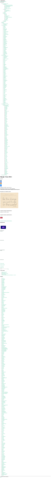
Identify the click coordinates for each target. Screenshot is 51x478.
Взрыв (6, 114)
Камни (6, 127)
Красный (5, 37)
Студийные (5, 49)
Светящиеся (5, 89)
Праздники (5, 13)
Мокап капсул (4, 272)
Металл (6, 141)
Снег (4, 91)
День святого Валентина (8, 17)
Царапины (5, 98)
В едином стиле (4, 304)
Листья (4, 75)
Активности (3, 289)
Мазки (6, 138)
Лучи (6, 136)
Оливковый (3, 396)
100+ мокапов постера (5, 273)
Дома (6, 122)
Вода (5, 115)
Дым (5, 123)
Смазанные (3, 433)
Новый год (3, 388)
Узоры (3, 454)
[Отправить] (25, 185)
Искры (3, 342)
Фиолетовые (3, 456)
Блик (4, 59)
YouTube (5, 12)
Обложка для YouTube (5, 392)
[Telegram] (25, 184)
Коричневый (5, 36)
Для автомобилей (6, 31)
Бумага (6, 113)
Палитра (3, 399)
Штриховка (6, 173)
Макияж (5, 76)
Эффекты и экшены (6, 104)
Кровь (6, 133)
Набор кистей (5, 80)
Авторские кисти (4, 286)
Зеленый (3, 336)
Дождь (3, 331)
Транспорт (3, 450)
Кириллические (6, 23)
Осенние (5, 42)
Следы (6, 157)
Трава (4, 96)
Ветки (3, 306)
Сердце (3, 428)
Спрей (4, 92)
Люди (2, 369)
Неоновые (5, 39)
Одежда (3, 395)
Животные (5, 66)
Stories (6, 11)
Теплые (3, 445)
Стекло (6, 160)
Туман (6, 165)
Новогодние (3, 387)
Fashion (4, 25)
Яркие (4, 54)
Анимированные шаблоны (5, 292)
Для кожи (5, 33)
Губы (5, 120)
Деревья (3, 325)
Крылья (3, 363)
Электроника (3, 472)
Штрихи (3, 469)
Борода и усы (4, 300)
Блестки (3, 296)
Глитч (3, 316)
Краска (3, 359)
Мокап (3, 22)
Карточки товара (4, 347)
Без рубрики (3, 294)
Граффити (5, 64)
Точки (6, 163)
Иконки (3, 339)
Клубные (5, 35)
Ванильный (5, 28)
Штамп (4, 100)
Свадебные (3, 425)
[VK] (25, 180)
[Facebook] (25, 182)
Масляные (6, 139)
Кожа (6, 130)
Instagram (5, 9)
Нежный (5, 38)
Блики (6, 109)
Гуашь (4, 65)
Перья (3, 403)
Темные (5, 50)
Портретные (3, 408)
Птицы (3, 413)
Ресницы (5, 87)
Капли (6, 128)
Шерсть (6, 172)
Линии (4, 74)
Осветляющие (5, 41)
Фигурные (6, 167)
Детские (5, 30)
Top (0, 477)
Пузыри (6, 149)
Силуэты (6, 156)
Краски (3, 360)
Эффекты (5, 102)
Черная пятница (7, 15)
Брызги (6, 112)
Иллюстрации (7, 126)
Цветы (6, 169)
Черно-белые (3, 464)
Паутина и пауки (7, 146)
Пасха (6, 14)
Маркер (5, 77)
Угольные (6, 166)
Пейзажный (3, 401)
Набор (6, 143)
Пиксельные (5, 84)
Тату (2, 441)
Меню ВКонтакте (4, 377)
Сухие (4, 93)
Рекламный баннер (4, 419)
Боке (5, 110)
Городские (3, 317)
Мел (2, 376)
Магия (6, 137)
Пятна (6, 151)
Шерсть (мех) (5, 99)
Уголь (4, 97)
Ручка (6, 153)
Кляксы (5, 70)
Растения (5, 86)
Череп (6, 170)
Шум (4, 101)
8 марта (6, 19)
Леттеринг (5, 73)
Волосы (5, 61)
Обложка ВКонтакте (8, 8)
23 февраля (6, 16)
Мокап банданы (4, 274)
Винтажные (5, 29)
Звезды (6, 124)
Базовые (6, 108)
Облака (4, 81)
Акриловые (5, 57)
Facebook (5, 20)
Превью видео (4, 411)
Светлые (5, 48)
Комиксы (5, 71)
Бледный (5, 27)
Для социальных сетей (5, 3)
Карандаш (5, 69)
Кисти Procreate (4, 55)
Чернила (6, 171)
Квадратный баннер (4, 348)
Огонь (4, 82)
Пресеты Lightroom (4, 412)
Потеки (6, 148)
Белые (4, 26)
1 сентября (6, 18)
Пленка (5, 44)
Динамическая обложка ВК (9, 5)
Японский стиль (6, 103)
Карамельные (4, 345)
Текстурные (5, 94)
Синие (3, 430)
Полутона (5, 85)
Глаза (4, 62)
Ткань (4, 95)
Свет (2, 426)
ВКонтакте (5, 4)
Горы (5, 117)
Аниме (6, 106)
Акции (3, 290)
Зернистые (5, 67)
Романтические (6, 47)
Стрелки (6, 161)
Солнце (3, 435)
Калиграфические (6, 68)
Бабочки (6, 107)
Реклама (3, 418)
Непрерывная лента (7, 10)
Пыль (6, 150)
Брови (6, 111)
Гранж (4, 63)
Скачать (1, 216)
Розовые (5, 46)
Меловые (6, 140)
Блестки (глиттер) (6, 58)
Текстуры (3, 444)
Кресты (6, 132)
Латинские (5, 24)
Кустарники (6, 134)
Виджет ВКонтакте (7, 6)
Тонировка (5, 51)
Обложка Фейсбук (4, 393)
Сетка (6, 155)
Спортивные (3, 436)
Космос (4, 72)
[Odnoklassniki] (25, 183)
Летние (3, 365)
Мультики (5, 79)
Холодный (5, 52)
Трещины (3, 451)
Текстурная (6, 162)
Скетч (4, 90)
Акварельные (5, 56)
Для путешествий (6, 34)
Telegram (5, 21)
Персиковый (5, 43)
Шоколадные (5, 53)
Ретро (4, 88)
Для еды (5, 32)
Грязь (6, 119)
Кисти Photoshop (6, 105)
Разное (3, 416)
